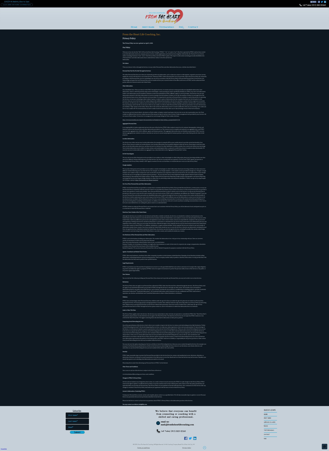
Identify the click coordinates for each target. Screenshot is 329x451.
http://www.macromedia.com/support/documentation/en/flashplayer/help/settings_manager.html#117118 (151, 120)
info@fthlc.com (143, 404)
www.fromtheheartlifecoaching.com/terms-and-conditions (138, 374)
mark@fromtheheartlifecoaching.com (177, 425)
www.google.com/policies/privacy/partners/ (145, 174)
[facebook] (319, 2)
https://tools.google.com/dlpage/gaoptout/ (146, 180)
